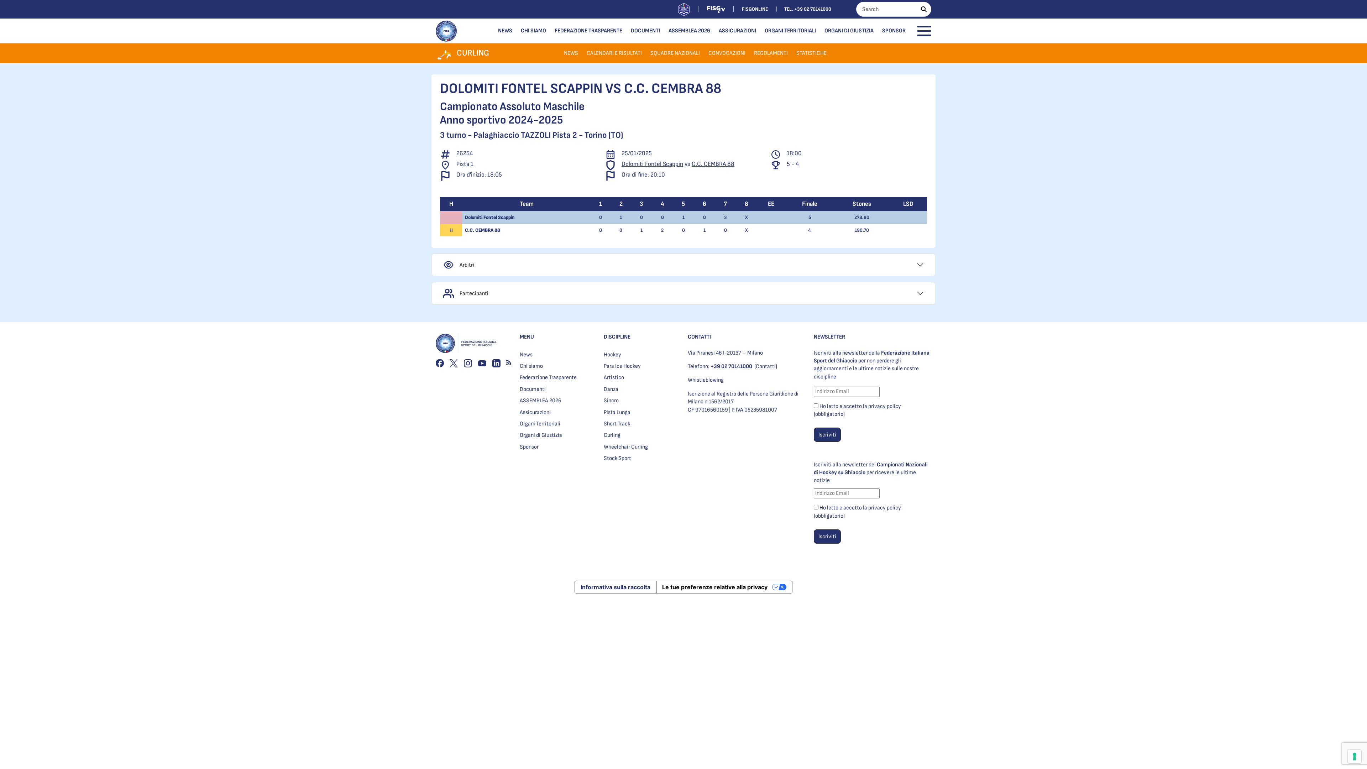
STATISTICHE (811, 53)
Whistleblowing (706, 380)
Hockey (612, 354)
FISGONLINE (755, 9)
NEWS (571, 53)
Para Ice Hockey (622, 366)
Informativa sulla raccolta (615, 587)
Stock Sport (617, 458)
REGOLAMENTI (771, 53)
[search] (924, 9)
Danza (611, 389)
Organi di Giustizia (849, 30)
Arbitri (467, 265)
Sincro (611, 400)
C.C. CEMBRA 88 (713, 164)
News (505, 30)
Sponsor (894, 30)
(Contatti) (765, 366)
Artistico (614, 377)
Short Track (617, 423)
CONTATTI (699, 337)
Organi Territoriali (790, 30)
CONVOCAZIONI (726, 53)
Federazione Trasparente (588, 30)
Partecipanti (474, 293)
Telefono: (720, 366)
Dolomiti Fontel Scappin (652, 164)
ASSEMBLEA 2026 (689, 30)
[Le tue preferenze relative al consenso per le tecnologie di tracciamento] (1354, 756)
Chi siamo (533, 30)
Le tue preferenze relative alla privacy (715, 587)
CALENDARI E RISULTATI (614, 53)
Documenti (645, 30)
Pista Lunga (617, 412)
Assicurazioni (737, 30)
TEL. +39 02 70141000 (807, 9)
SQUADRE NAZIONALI (675, 53)
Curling (612, 435)
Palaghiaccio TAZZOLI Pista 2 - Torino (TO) (548, 135)
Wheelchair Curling (626, 447)
